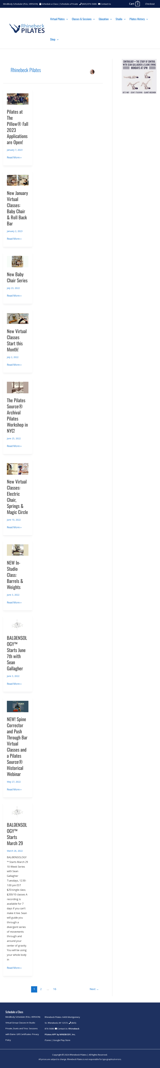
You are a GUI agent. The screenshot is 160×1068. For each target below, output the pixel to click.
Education (104, 19)
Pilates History (137, 19)
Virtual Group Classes (15, 1022)
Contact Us (106, 4)
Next (94, 989)
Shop (52, 39)
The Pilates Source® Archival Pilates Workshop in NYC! (17, 415)
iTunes (48, 1040)
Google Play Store (61, 1040)
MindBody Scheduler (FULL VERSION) (20, 4)
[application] (66, 19)
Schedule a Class (50, 4)
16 (54, 989)
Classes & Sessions (82, 19)
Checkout (150, 3)
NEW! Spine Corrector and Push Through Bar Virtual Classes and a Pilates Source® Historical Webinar (17, 746)
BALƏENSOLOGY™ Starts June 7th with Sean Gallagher (17, 653)
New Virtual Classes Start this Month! (17, 340)
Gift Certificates (23, 1034)
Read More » (14, 158)
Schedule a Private (69, 4)
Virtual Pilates (57, 19)
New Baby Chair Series (17, 277)
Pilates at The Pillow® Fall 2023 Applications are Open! (17, 127)
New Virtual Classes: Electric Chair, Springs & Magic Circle (17, 496)
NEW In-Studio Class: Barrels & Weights (15, 574)
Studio (119, 19)
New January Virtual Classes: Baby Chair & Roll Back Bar (17, 208)
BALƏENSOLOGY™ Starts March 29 (17, 833)
